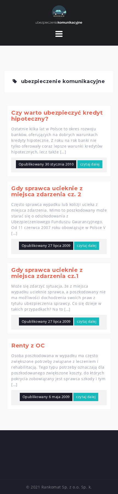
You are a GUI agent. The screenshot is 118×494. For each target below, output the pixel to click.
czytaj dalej (90, 164)
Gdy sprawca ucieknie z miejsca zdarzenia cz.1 (47, 273)
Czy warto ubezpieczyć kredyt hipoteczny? (57, 115)
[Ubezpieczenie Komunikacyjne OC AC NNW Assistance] (59, 14)
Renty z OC (28, 345)
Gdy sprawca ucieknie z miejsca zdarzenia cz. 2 (47, 191)
